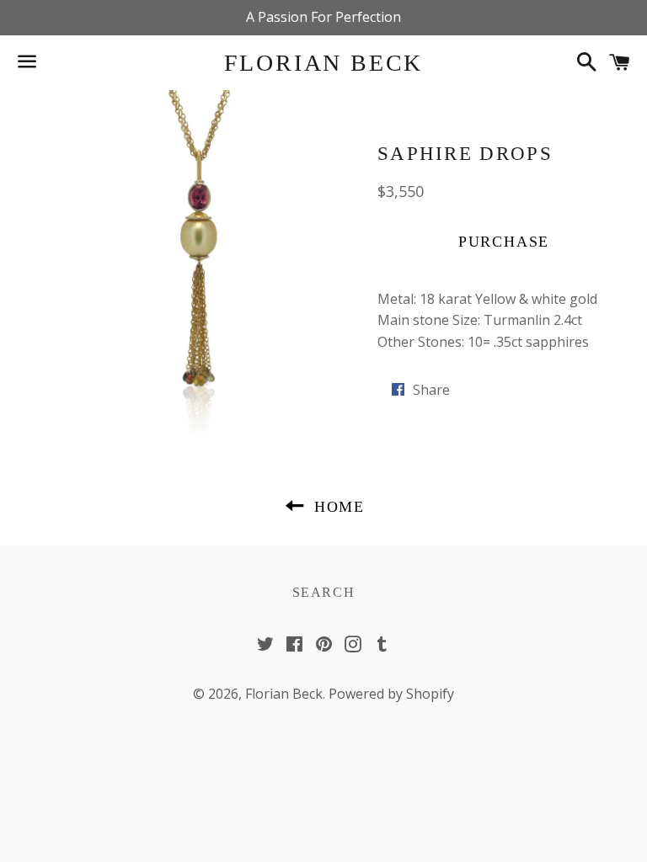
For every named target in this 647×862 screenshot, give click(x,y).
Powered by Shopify (391, 693)
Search (324, 592)
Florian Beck (324, 63)
